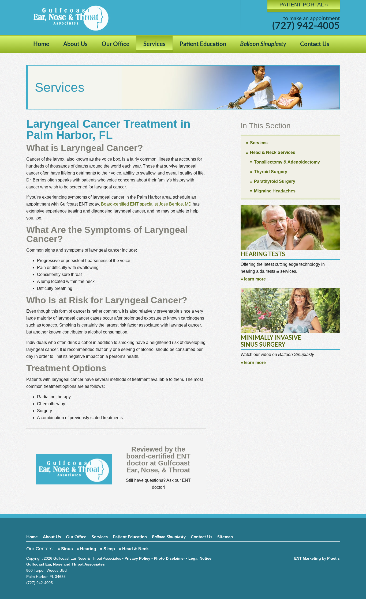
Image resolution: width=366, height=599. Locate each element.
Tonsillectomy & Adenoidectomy (287, 162)
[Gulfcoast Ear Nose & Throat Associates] (129, 17)
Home (41, 44)
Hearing (88, 549)
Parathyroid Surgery (274, 181)
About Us (75, 44)
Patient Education (203, 44)
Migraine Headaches (275, 191)
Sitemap (225, 537)
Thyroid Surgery (270, 171)
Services (154, 44)
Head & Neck (135, 549)
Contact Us (314, 44)
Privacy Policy (137, 558)
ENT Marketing (307, 558)
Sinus (67, 549)
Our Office (115, 44)
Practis (333, 558)
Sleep (109, 549)
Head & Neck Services (272, 152)
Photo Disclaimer (169, 558)
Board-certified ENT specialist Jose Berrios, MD (146, 204)
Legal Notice (199, 558)
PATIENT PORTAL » (303, 4)
